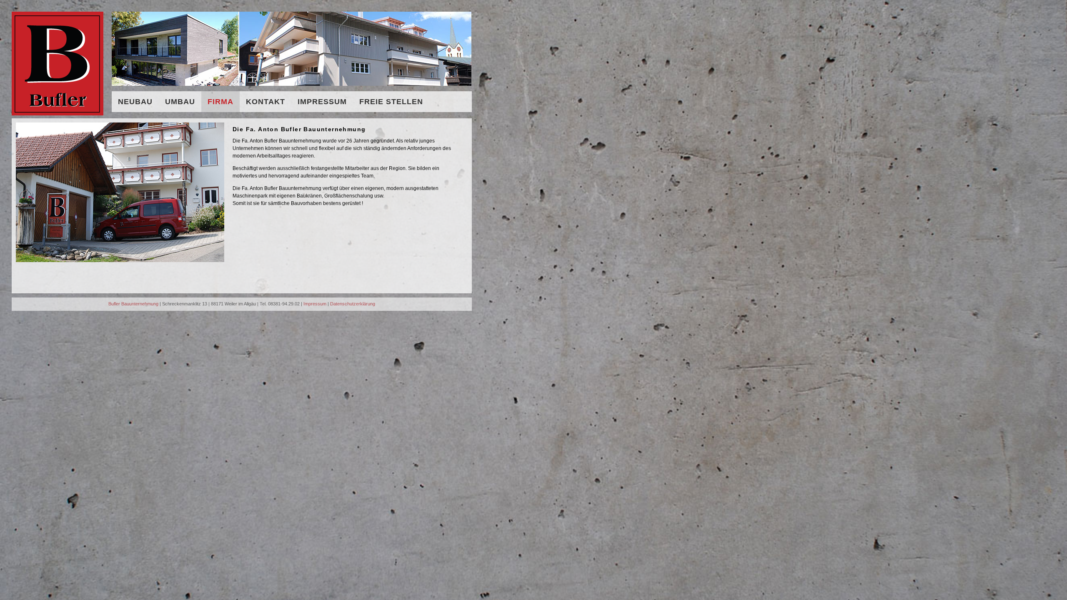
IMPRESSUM (322, 102)
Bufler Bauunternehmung (133, 303)
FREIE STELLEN (391, 102)
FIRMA (220, 102)
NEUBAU (135, 102)
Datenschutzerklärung (352, 303)
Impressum (314, 303)
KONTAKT (265, 102)
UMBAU (180, 102)
